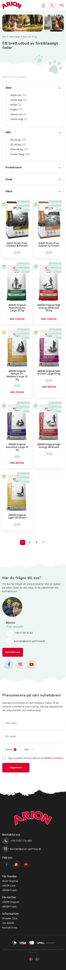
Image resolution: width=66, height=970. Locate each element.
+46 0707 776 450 (21, 840)
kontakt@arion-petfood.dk (29, 641)
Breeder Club (9, 918)
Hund (9, 749)
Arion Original (10, 881)
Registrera (16, 767)
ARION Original (10, 902)
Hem (4, 37)
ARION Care (9, 885)
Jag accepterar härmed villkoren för (36, 758)
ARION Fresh (9, 890)
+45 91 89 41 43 (23, 632)
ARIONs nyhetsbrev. (54, 758)
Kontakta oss (12, 652)
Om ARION (8, 923)
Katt (26, 749)
